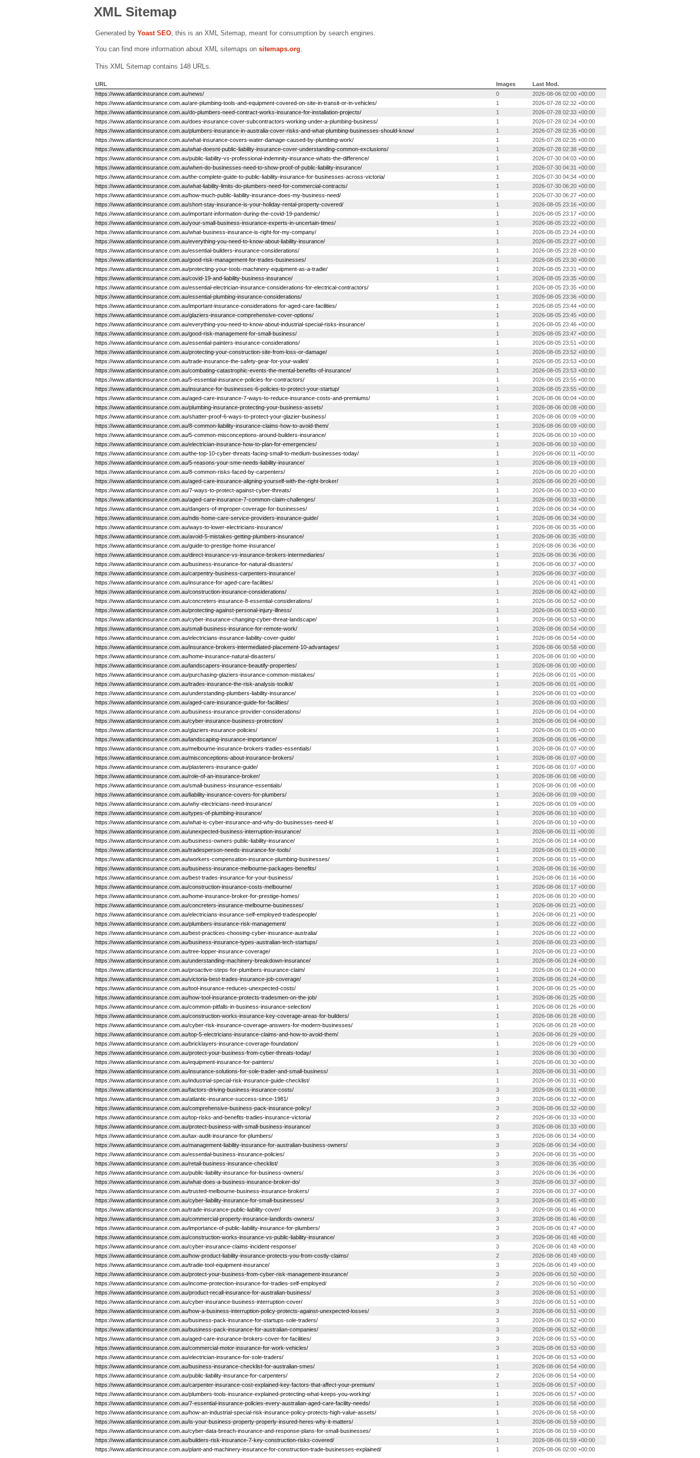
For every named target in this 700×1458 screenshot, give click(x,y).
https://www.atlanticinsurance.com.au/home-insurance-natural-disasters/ (185, 656)
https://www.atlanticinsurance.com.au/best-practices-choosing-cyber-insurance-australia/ (206, 933)
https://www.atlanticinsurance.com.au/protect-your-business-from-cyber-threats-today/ (203, 1053)
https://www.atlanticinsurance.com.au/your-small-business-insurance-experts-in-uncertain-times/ (215, 223)
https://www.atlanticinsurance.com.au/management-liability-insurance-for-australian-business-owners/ (221, 1145)
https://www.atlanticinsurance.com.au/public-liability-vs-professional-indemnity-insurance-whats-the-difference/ (232, 158)
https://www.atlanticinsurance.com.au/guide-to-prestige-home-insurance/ (185, 546)
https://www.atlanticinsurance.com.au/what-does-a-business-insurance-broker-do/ (197, 1182)
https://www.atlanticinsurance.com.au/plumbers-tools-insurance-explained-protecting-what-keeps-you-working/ (232, 1394)
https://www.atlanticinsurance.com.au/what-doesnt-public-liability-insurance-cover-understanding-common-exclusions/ (241, 149)
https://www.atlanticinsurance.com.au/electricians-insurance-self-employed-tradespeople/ (206, 914)
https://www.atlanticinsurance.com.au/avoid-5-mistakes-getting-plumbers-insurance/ (199, 536)
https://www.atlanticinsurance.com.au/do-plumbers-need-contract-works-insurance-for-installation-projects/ (228, 112)
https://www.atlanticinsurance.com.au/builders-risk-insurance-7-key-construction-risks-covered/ (214, 1440)
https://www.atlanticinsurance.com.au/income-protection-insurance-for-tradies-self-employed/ (210, 1283)
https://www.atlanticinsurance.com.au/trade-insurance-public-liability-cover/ (188, 1209)
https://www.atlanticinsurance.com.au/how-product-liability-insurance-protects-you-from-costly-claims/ (221, 1256)
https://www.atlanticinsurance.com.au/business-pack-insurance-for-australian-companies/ (206, 1329)
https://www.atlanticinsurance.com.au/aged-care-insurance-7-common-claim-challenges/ (205, 499)
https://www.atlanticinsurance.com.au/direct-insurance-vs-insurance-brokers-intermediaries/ (209, 555)
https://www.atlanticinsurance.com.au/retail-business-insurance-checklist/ (186, 1163)
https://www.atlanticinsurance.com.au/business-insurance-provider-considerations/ (198, 712)
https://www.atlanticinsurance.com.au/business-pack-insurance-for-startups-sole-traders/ (206, 1320)
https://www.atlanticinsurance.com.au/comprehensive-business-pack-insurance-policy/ (203, 1108)
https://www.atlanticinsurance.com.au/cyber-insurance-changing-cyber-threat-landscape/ (206, 619)
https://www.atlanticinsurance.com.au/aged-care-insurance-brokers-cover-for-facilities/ (203, 1339)
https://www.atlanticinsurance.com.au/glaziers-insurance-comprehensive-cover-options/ (204, 315)
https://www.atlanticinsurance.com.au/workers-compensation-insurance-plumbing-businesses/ (212, 859)
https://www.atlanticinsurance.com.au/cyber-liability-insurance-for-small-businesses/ (199, 1200)
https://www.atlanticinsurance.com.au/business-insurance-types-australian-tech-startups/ (206, 942)
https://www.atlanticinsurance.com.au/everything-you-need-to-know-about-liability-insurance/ (210, 241)
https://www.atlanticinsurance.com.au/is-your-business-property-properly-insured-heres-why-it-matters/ (224, 1422)
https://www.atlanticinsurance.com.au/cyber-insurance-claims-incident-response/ (195, 1246)
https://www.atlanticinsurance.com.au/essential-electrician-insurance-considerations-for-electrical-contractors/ (231, 287)
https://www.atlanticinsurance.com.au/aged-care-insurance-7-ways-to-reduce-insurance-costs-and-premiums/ (232, 398)
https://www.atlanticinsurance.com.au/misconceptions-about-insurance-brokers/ (194, 758)
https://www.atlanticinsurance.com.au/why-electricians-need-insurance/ (183, 804)
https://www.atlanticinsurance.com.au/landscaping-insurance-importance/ (186, 739)
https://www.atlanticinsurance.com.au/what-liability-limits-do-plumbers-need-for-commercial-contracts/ (221, 186)
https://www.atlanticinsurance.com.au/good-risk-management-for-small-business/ (196, 333)
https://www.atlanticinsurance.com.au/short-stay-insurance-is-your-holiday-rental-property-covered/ (219, 204)
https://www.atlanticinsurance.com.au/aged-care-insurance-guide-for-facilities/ (192, 702)
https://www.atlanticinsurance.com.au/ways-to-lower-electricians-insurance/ (189, 527)
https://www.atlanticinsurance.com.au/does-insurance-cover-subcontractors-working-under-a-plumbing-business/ (236, 121)
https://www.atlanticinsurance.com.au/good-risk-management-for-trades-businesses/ (200, 260)
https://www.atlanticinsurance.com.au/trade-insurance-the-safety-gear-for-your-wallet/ (201, 361)
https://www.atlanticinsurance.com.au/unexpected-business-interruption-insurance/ (198, 831)
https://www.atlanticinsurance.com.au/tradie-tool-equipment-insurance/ (182, 1265)
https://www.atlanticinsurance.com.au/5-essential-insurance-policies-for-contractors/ (199, 380)
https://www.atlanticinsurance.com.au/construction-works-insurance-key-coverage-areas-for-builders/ (222, 1016)
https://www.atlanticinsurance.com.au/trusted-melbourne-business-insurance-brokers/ (202, 1191)
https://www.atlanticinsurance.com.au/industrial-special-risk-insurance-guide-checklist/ (202, 1080)
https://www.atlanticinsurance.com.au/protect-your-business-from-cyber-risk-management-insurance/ (221, 1274)
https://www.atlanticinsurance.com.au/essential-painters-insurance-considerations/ (197, 343)
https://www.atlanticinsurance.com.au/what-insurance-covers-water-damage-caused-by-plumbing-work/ (224, 140)
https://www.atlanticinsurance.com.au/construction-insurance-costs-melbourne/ (193, 887)
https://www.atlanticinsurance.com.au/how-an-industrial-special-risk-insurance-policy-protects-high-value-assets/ (235, 1412)
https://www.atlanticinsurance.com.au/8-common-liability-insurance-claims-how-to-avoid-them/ (211, 426)
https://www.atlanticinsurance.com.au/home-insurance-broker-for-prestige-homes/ (197, 896)
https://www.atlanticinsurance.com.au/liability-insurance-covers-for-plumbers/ (190, 795)
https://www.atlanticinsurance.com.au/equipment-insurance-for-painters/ (184, 1062)
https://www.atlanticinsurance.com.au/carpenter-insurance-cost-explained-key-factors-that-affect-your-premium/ (235, 1385)
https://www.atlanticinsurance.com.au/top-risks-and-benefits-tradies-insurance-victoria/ (203, 1117)
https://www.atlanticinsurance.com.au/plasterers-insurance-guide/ (176, 767)
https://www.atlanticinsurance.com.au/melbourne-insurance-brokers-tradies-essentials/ (203, 748)
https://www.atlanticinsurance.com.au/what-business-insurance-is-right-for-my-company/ (205, 232)
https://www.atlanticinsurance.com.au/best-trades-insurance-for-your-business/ (194, 877)
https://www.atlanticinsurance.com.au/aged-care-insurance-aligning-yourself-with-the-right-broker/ (216, 481)
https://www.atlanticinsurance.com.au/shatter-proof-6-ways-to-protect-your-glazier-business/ (210, 416)
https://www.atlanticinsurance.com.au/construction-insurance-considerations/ (190, 592)
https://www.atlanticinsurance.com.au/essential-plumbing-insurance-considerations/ (198, 297)
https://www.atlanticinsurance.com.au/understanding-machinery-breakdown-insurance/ (203, 960)
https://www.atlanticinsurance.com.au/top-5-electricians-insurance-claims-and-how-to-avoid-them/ (216, 1034)
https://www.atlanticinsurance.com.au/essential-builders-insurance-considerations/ (197, 250)
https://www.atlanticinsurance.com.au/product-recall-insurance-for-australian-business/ (203, 1292)
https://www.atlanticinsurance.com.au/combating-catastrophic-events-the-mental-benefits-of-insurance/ (223, 370)
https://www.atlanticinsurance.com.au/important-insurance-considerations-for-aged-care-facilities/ (216, 306)
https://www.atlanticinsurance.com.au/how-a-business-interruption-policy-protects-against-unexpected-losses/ (232, 1311)
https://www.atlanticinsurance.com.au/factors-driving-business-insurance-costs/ (194, 1090)
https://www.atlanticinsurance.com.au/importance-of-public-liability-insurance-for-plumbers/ (207, 1228)
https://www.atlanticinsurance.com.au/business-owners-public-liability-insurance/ (195, 841)
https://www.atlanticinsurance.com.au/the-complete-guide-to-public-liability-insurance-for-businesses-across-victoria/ (240, 177)
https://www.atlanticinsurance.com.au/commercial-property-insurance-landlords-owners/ (204, 1219)
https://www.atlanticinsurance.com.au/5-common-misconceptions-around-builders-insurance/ (210, 435)
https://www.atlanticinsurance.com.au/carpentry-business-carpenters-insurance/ (195, 573)
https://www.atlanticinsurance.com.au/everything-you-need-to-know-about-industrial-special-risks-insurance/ (230, 324)
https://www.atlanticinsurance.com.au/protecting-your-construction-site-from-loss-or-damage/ (211, 352)
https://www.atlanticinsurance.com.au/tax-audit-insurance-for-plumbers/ (184, 1136)
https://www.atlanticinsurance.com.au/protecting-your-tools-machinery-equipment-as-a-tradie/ (211, 269)
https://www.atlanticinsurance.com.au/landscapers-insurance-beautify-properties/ (196, 665)
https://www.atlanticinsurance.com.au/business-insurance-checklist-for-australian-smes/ (205, 1366)
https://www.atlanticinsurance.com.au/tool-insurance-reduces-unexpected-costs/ (195, 988)
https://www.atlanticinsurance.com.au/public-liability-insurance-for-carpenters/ (191, 1375)
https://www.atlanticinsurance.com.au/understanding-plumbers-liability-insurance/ (195, 693)
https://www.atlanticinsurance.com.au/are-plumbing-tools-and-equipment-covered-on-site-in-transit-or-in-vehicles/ (236, 103)
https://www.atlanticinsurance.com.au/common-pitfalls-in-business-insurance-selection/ (203, 1007)
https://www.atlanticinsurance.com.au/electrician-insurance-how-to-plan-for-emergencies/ (206, 444)
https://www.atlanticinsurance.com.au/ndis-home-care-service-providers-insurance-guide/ (206, 518)
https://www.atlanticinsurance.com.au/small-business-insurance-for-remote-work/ (196, 629)
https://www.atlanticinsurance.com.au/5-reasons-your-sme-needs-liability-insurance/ (199, 463)
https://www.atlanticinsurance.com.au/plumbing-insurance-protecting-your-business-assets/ (209, 407)
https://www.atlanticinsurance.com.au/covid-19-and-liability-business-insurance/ (194, 278)
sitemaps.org (279, 49)
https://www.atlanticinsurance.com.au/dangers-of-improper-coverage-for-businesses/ (201, 509)
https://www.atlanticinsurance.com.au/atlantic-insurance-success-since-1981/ (191, 1099)
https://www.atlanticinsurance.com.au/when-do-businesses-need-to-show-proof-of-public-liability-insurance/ (228, 167)
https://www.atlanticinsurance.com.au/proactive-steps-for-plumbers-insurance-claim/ (200, 970)
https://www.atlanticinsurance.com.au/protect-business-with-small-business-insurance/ (203, 1126)
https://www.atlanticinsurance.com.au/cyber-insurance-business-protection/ (189, 721)
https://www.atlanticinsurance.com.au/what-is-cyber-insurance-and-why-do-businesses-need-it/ (214, 822)
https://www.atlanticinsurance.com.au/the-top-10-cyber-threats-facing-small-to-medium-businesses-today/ (227, 453)
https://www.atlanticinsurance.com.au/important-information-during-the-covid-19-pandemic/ (207, 214)
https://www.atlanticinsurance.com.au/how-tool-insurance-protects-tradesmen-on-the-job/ (206, 997)
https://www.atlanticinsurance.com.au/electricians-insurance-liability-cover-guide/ (195, 638)
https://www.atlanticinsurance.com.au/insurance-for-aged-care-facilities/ (184, 582)
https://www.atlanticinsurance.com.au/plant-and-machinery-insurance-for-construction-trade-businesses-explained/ (238, 1449)
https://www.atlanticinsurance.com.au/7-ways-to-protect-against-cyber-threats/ (193, 490)
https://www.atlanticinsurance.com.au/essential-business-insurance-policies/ (189, 1154)
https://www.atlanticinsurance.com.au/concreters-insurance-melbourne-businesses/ (199, 905)
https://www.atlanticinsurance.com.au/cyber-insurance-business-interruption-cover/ (198, 1302)
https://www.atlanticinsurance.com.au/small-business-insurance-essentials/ (188, 785)
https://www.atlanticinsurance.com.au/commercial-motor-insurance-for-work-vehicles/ (201, 1348)
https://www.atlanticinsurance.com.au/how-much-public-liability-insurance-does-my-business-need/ (218, 195)
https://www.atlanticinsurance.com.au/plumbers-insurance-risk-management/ (190, 924)
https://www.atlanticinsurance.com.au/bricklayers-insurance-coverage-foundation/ (196, 1043)
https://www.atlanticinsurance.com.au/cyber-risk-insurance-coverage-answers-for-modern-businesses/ (224, 1025)
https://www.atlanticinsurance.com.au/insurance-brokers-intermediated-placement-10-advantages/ (217, 647)
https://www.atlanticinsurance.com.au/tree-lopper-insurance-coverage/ (182, 951)
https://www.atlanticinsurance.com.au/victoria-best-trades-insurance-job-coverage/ (198, 979)
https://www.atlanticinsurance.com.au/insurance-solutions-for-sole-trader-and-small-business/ (211, 1071)
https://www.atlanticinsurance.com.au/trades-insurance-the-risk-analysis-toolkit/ (194, 684)
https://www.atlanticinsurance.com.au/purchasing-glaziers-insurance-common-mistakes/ (205, 675)
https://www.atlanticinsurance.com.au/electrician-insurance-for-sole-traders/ (189, 1357)
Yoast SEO (154, 33)
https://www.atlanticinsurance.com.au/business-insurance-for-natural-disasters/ (194, 564)
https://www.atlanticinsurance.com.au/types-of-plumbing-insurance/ (178, 813)
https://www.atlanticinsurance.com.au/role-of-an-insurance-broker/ (177, 776)
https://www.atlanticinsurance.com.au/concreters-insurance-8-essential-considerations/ (203, 601)
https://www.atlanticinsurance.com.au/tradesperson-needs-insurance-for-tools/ (193, 850)
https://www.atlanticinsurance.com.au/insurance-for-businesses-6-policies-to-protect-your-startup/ (217, 389)
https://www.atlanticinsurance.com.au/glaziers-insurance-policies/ (176, 730)
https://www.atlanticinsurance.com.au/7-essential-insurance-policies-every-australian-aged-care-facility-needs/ (232, 1403)
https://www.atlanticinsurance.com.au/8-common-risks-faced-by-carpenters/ (190, 472)
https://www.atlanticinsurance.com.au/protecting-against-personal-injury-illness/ (193, 610)
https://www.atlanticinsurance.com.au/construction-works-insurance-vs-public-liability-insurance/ (215, 1237)
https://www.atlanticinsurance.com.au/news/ (149, 94)
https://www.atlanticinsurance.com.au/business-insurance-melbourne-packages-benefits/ (205, 868)
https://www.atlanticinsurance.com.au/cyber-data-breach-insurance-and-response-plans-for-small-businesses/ (232, 1431)
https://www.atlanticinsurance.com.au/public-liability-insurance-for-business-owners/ (199, 1173)
